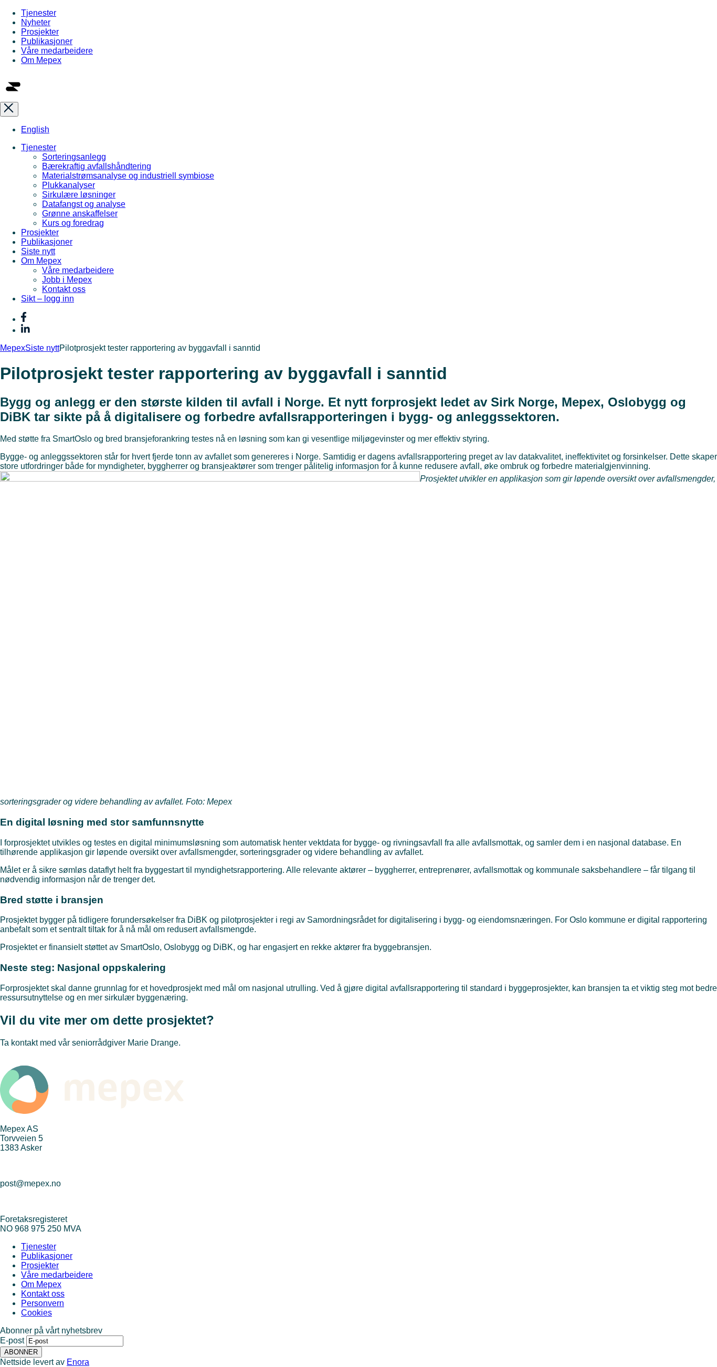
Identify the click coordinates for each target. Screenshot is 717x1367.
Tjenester (38, 12)
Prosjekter (40, 31)
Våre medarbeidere (57, 50)
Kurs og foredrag (73, 222)
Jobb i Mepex (67, 279)
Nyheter (35, 22)
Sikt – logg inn (47, 298)
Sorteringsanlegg (74, 156)
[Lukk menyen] (9, 109)
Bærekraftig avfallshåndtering (96, 166)
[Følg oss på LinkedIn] (25, 330)
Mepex (12, 347)
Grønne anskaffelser (80, 213)
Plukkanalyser (68, 185)
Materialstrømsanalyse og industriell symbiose (128, 175)
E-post (12, 1340)
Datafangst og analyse (83, 204)
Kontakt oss (64, 289)
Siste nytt (38, 251)
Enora (78, 1362)
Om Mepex (41, 60)
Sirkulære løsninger (78, 194)
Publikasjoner (46, 41)
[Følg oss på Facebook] (23, 319)
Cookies (36, 1312)
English (35, 129)
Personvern (42, 1303)
